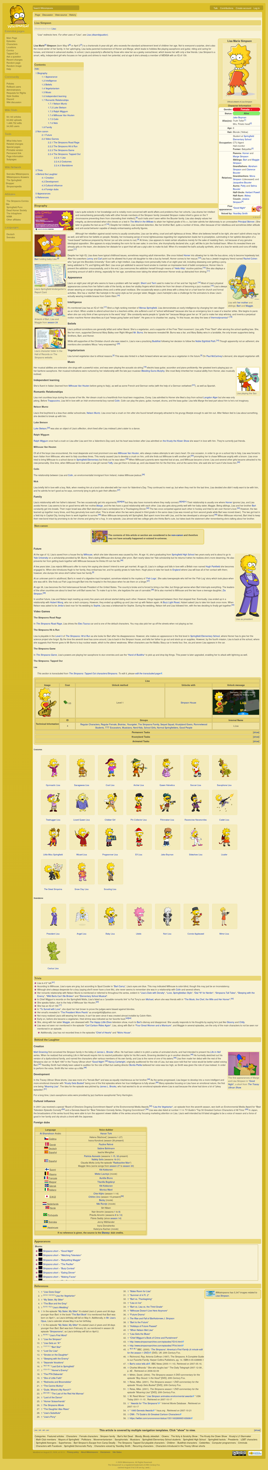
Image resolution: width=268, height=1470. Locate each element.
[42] (232, 998)
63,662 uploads (14, 119)
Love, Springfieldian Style (179, 992)
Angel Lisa (81, 933)
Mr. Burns (138, 332)
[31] (185, 501)
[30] (182, 501)
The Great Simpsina (53, 889)
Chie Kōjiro (99, 1193)
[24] (127, 459)
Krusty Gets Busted (74, 1083)
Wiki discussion (14, 102)
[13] (204, 267)
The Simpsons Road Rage (49, 623)
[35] (215, 514)
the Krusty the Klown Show (176, 440)
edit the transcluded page (147, 673)
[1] (245, 120)
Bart (245, 159)
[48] (85, 1067)
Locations (11, 47)
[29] (123, 501)
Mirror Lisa (224, 933)
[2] (251, 123)
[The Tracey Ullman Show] (40, 1250)
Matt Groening (41, 1051)
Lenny (90, 258)
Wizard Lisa (81, 854)
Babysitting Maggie (70, 1259)
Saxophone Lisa (224, 785)
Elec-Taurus (84, 623)
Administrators (14, 89)
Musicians (127, 727)
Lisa (54, 28)
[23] (192, 455)
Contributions (226, 8)
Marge (99, 505)
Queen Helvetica (167, 785)
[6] (70, 45)
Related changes (15, 143)
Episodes (11, 41)
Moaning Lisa (51, 1086)
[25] (238, 462)
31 (118, 1159)
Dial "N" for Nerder (204, 992)
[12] (199, 257)
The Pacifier (67, 1264)
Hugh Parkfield (213, 566)
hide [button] (37, 68)
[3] (252, 148)
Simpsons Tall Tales (225, 992)
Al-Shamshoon (47, 1133)
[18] (230, 316)
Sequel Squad (167, 724)
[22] (48, 427)
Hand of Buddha (136, 654)
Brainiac (122, 724)
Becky (102, 1200)
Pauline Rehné (106, 1144)
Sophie (97, 605)
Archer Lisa (139, 785)
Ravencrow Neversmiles (196, 819)
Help (9, 68)
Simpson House (188, 702)
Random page (13, 62)
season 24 (53, 322)
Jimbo (61, 605)
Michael (149, 999)
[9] (137, 217)
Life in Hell (215, 1051)
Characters (12, 44)
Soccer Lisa (195, 785)
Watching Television (71, 1255)
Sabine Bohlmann (106, 1148)
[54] (147, 1109)
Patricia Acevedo (92, 1156)
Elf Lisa (138, 854)
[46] (106, 1061)
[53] (63, 1109)
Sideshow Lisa (195, 854)
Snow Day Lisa (81, 889)
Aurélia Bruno (106, 1178)
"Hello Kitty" (179, 268)
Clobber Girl (110, 819)
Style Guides (13, 96)
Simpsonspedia (14, 186)
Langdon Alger (210, 397)
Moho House (124, 1032)
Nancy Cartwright (116, 1061)
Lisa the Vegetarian (162, 1106)
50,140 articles (14, 116)
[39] (44, 593)
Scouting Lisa (110, 889)
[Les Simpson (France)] (46, 1178)
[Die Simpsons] (46, 1148)
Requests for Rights (16, 92)
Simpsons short (50, 1250)
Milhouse (88, 554)
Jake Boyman (239, 117)
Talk (216, 8)
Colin (117, 400)
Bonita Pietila (135, 1064)
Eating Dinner (68, 1272)
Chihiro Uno (94, 1196)
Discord (10, 99)
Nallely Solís (98, 1159)
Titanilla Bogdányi (106, 1181)
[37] (148, 581)
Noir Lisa (167, 933)
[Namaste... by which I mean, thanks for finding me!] (236, 713)
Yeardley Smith (240, 213)
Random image (14, 65)
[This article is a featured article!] (259, 210)
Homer (245, 153)
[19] (217, 340)
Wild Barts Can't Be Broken (60, 996)
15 (114, 1156)
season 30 (128, 1165)
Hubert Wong (56, 602)
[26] (143, 474)
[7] (81, 45)
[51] (45, 1089)
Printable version (15, 150)
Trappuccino (54, 400)
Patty (243, 185)
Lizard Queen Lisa (81, 819)
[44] (129, 1018)
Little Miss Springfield (53, 854)
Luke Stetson (40, 428)
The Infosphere (14, 213)
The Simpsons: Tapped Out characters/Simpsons (93, 673)
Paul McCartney (214, 356)
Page (37, 14)
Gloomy (230, 1022)
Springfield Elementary (87, 459)
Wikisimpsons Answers (18, 177)
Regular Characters (90, 724)
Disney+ (106, 1232)
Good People (185, 727)
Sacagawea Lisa (81, 785)
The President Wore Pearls (74, 1012)
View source (61, 14)
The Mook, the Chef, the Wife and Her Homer (207, 999)
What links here (14, 140)
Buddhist (156, 341)
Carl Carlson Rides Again (98, 1025)
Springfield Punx (14, 207)
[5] (45, 45)
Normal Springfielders (167, 727)
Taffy (110, 462)
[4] (242, 201)
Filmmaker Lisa (167, 819)
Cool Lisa (110, 785)
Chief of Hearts (103, 1032)
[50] (157, 1082)
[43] (127, 1018)
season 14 (115, 1218)
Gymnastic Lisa (53, 785)
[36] (121, 560)
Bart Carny (119, 986)
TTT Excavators (113, 727)
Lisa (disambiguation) (97, 34)
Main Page (12, 37)
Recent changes (14, 59)
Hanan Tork (106, 1133)
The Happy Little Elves (101, 1022)
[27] (118, 490)
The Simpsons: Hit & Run (78, 635)
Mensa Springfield (148, 307)
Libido (138, 933)
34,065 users (13, 126)
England (176, 569)
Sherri (144, 283)
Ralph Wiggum (41, 440)
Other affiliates (14, 219)
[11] (75, 249)
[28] (120, 501)
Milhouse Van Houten (79, 385)
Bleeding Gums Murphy (152, 370)
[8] (58, 258)
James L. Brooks (105, 1051)
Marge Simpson (240, 156)
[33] (238, 508)
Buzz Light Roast (171, 602)
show (256, 732)
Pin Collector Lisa (139, 819)
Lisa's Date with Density (152, 992)
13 (120, 1214)
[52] (150, 1106)
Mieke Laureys (102, 1173)
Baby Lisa (110, 933)
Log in (257, 8)
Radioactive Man (121, 1162)
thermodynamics (219, 317)
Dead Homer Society (17, 210)
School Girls (150, 727)
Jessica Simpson (241, 200)
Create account (243, 8)
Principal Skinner (246, 221)
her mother (242, 302)
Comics (10, 50)
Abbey (247, 195)
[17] (105, 307)
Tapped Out (12, 53)
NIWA (9, 216)
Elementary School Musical (93, 996)
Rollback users (14, 86)
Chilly (241, 1022)
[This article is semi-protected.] (254, 211)
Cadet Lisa (224, 819)
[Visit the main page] (18, 23)
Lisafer (224, 854)
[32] (147, 508)
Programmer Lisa (110, 854)
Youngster (132, 724)
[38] (152, 589)
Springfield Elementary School (243, 137)
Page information (15, 156)
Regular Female (109, 724)
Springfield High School (183, 554)
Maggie (249, 305)
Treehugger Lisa (53, 819)
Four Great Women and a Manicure (153, 1025)
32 (117, 1156)
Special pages (13, 146)
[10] (107, 224)
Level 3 (59, 635)
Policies (10, 83)
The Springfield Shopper (13, 182)
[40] (232, 604)
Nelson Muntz (93, 412)
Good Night (239, 207)
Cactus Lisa (53, 968)
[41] (53, 982)
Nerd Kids (138, 727)
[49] (148, 1079)
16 (115, 1159)
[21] (193, 385)
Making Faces (68, 1276)
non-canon (177, 535)
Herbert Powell (252, 192)
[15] (212, 285)
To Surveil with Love (50, 1009)
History (72, 14)
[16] (118, 295)
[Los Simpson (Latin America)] (46, 1161)
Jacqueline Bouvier (242, 182)
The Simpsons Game (46, 654)
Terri (154, 283)
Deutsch (11, 234)
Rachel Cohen (250, 258)
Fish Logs (151, 578)
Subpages (11, 159)
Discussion (47, 14)
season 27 (115, 1165)
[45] (191, 1054)
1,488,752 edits (14, 123)
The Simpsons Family (148, 724)
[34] (99, 514)
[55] (246, 1109)
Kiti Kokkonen (106, 1169)
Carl (100, 258)
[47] (39, 1064)
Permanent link (14, 153)
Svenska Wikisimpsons (18, 173)
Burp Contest (67, 1268)
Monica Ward (106, 1189)
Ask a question (14, 56)
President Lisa (53, 933)
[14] (199, 282)
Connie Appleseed (196, 933)
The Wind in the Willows (142, 221)
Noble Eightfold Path (205, 341)
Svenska (11, 237)
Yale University (41, 557)
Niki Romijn (101, 1203)
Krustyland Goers (183, 724)
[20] (118, 343)
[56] (122, 1196)
